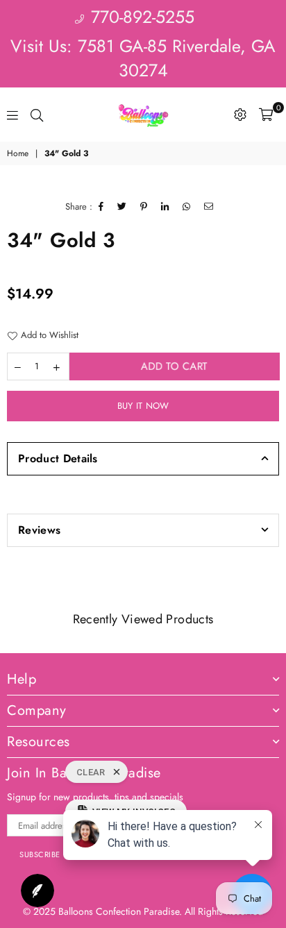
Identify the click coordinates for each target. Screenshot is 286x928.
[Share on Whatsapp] (186, 207)
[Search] (36, 114)
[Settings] (240, 114)
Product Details (58, 458)
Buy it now (143, 405)
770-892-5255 (139, 16)
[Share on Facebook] (101, 207)
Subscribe (39, 854)
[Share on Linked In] (165, 207)
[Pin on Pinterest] (144, 207)
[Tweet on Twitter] (122, 207)
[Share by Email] (209, 207)
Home (17, 154)
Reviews (39, 530)
